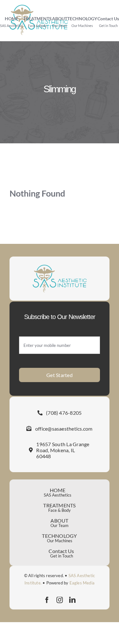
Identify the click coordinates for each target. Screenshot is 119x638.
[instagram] (59, 600)
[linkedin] (72, 600)
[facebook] (47, 600)
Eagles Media (82, 582)
